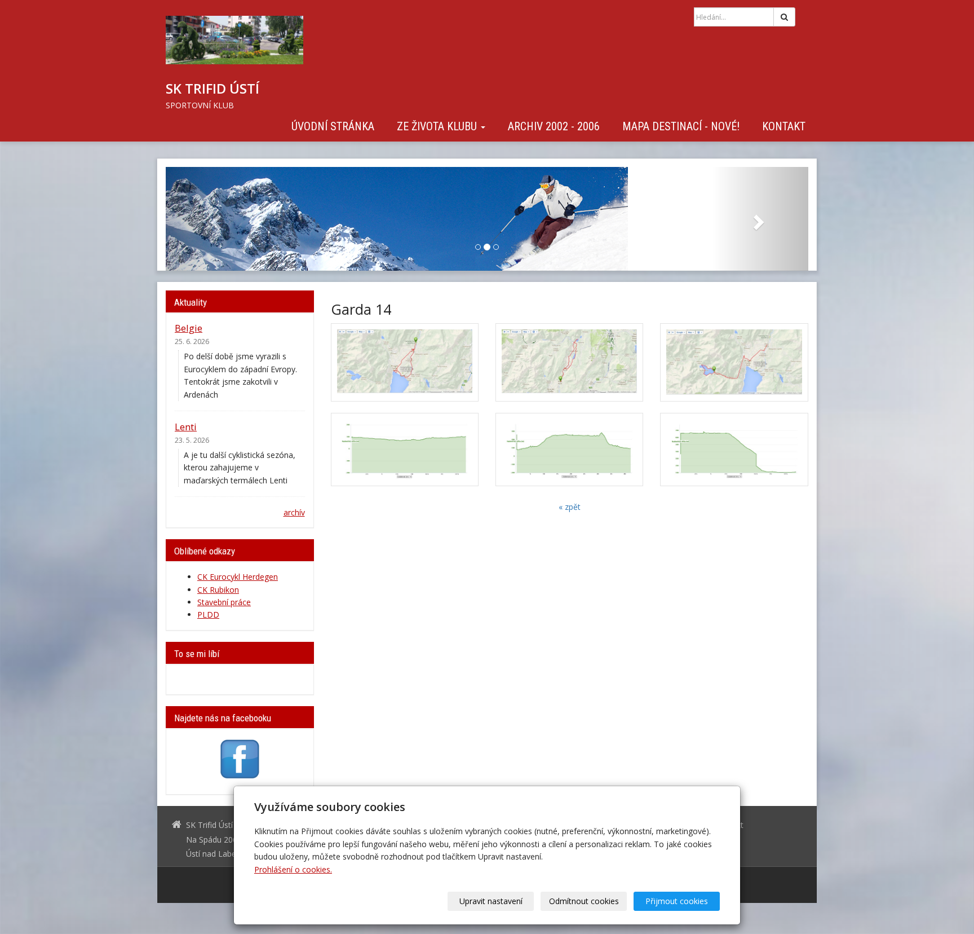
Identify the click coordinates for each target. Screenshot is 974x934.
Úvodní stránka (332, 126)
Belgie (188, 327)
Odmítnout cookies (584, 901)
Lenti (186, 426)
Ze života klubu (438, 126)
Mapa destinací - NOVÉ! (681, 126)
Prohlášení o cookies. (293, 869)
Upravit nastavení (491, 901)
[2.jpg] (569, 362)
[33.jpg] (734, 449)
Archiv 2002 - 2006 (554, 126)
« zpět (570, 506)
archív (294, 512)
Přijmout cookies (676, 901)
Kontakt (783, 126)
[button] (214, 219)
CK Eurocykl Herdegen (237, 576)
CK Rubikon (218, 589)
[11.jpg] (405, 449)
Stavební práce (224, 602)
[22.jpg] (569, 449)
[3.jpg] (734, 362)
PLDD (208, 614)
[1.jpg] (405, 362)
